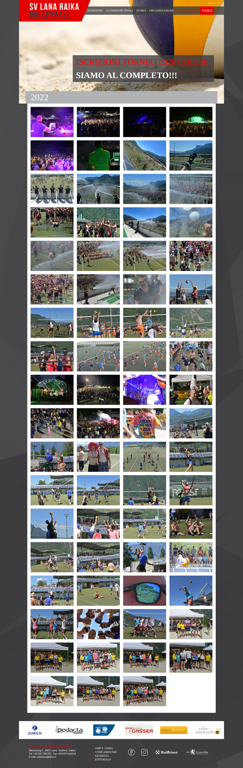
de (209, 3)
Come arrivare (106, 752)
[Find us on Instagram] (145, 752)
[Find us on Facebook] (131, 752)
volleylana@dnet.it (46, 757)
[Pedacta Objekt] (69, 730)
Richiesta (102, 755)
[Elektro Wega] (104, 730)
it (213, 3)
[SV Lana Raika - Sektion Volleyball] (55, 11)
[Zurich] (34, 730)
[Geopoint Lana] (173, 730)
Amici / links (104, 748)
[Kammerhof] (208, 730)
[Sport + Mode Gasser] (139, 730)
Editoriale (103, 759)
